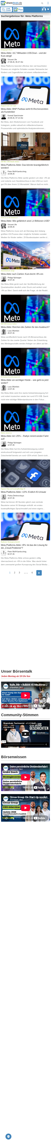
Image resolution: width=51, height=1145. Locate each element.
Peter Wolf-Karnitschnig (17, 171)
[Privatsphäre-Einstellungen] (8, 1137)
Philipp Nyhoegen (14, 278)
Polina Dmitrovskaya (16, 496)
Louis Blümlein (13, 331)
